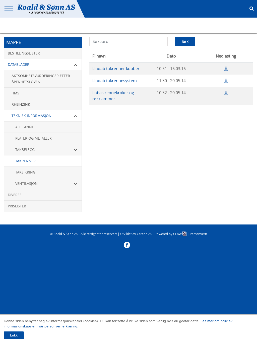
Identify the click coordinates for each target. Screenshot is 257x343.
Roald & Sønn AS (65, 234)
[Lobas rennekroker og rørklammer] (226, 92)
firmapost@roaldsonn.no (224, 30)
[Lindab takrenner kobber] (226, 68)
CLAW (177, 234)
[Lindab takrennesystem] (226, 80)
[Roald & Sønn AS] (46, 8)
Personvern (198, 234)
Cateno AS (144, 234)
